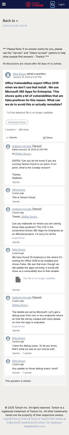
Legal (6, 418)
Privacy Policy (20, 418)
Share (50, 137)
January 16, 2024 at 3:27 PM (27, 77)
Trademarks (27, 422)
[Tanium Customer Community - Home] (34, 4)
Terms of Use (38, 418)
